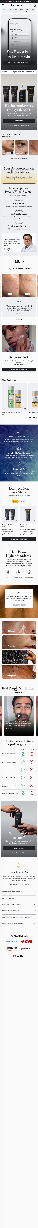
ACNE (21, 9)
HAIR (10, 9)
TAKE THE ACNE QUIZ (19, 369)
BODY (15, 9)
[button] (16, 319)
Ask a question (24, 884)
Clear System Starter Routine (11, 412)
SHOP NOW (19, 120)
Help (33, 9)
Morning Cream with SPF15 (26, 525)
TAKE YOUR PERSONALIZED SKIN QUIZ (19, 63)
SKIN (4, 9)
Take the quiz (22, 158)
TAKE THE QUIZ (19, 848)
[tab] (15, 501)
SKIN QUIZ (27, 10)
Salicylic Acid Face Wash (8, 525)
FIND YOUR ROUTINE (19, 539)
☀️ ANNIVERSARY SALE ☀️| (19, 1)
